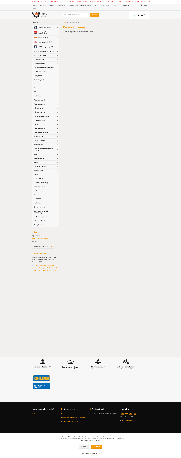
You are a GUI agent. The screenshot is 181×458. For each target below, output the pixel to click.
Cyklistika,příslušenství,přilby (44, 68)
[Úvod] (46, 15)
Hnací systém (38, 145)
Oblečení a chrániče (40, 166)
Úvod (64, 22)
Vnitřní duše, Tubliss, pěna (43, 217)
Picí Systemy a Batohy (41, 116)
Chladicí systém (39, 140)
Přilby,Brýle (38, 76)
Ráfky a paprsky (39, 112)
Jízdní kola (37, 96)
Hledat (94, 15)
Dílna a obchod (39, 59)
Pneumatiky (38, 88)
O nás (34, 9)
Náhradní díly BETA (40, 221)
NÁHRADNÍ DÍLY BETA (40, 239)
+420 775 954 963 (128, 414)
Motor (36, 162)
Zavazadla (37, 195)
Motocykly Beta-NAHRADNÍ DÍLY (43, 32)
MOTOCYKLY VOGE (44, 27)
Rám (35, 92)
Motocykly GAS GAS (45, 42)
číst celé (34, 242)
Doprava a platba (104, 5)
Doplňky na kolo (39, 64)
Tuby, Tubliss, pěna (40, 225)
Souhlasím (96, 447)
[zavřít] (178, 2)
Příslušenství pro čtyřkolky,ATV (45, 51)
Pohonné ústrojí (39, 100)
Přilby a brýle (38, 171)
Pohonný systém (40, 104)
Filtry (36, 124)
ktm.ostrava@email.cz (129, 420)
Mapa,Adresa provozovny (69, 421)
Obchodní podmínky (85, 5)
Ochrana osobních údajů (39, 5)
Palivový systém (39, 158)
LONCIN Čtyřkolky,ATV (45, 47)
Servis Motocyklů (73, 5)
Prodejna (113, 5)
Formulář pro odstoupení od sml (57, 5)
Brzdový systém (39, 120)
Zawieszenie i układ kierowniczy (41, 212)
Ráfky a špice (38, 108)
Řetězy (36, 175)
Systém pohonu (39, 207)
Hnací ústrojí (38, 136)
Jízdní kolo (37, 203)
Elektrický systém (40, 128)
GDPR (34, 414)
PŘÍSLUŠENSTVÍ (39, 72)
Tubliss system (39, 80)
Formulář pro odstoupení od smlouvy (73, 418)
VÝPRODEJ (37, 199)
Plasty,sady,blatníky (41, 183)
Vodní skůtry (38, 191)
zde (98, 453)
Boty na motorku (40, 55)
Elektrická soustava (41, 132)
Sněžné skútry (39, 84)
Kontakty (95, 5)
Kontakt (64, 414)
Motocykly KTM (43, 38)
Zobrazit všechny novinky (41, 246)
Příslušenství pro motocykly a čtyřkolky (44, 149)
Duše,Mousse (38, 179)
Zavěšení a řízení (39, 187)
